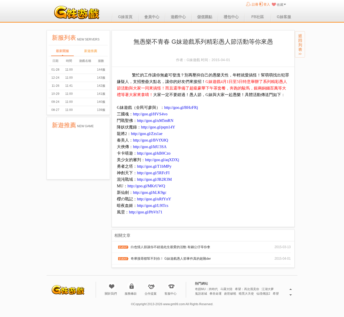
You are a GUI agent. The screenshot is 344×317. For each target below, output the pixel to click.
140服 (101, 102)
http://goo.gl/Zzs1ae (146, 133)
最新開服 (62, 51)
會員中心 (151, 17)
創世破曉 (230, 293)
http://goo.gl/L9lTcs (152, 205)
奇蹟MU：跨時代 (206, 289)
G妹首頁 (125, 17)
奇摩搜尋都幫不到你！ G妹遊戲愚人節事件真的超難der (171, 258)
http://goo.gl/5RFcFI (153, 173)
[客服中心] (171, 286)
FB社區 (257, 17)
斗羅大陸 (226, 289)
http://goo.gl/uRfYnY (154, 199)
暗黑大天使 (246, 293)
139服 (101, 110)
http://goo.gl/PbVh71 (145, 212)
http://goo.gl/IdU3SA (150, 147)
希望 (276, 293)
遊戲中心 (178, 17)
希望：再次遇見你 (247, 289)
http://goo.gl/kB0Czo (153, 153)
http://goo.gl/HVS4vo (150, 114)
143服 (101, 77)
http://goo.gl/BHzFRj (181, 107)
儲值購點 (204, 17)
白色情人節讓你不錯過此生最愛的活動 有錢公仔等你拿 (170, 247)
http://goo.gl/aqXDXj (162, 160)
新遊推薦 (90, 51)
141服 (101, 94)
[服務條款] (131, 286)
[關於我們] (111, 286)
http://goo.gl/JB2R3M (154, 179)
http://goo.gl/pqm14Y (158, 127)
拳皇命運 (216, 293)
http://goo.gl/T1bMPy (154, 166)
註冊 (255, 4)
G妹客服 (284, 17)
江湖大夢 (268, 289)
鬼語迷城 (201, 293)
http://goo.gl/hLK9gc (149, 192)
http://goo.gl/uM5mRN (155, 120)
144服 (101, 69)
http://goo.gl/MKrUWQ (146, 186)
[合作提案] (151, 286)
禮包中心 (231, 17)
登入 (266, 4)
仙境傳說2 (263, 293)
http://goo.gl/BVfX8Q (150, 140)
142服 (101, 85)
